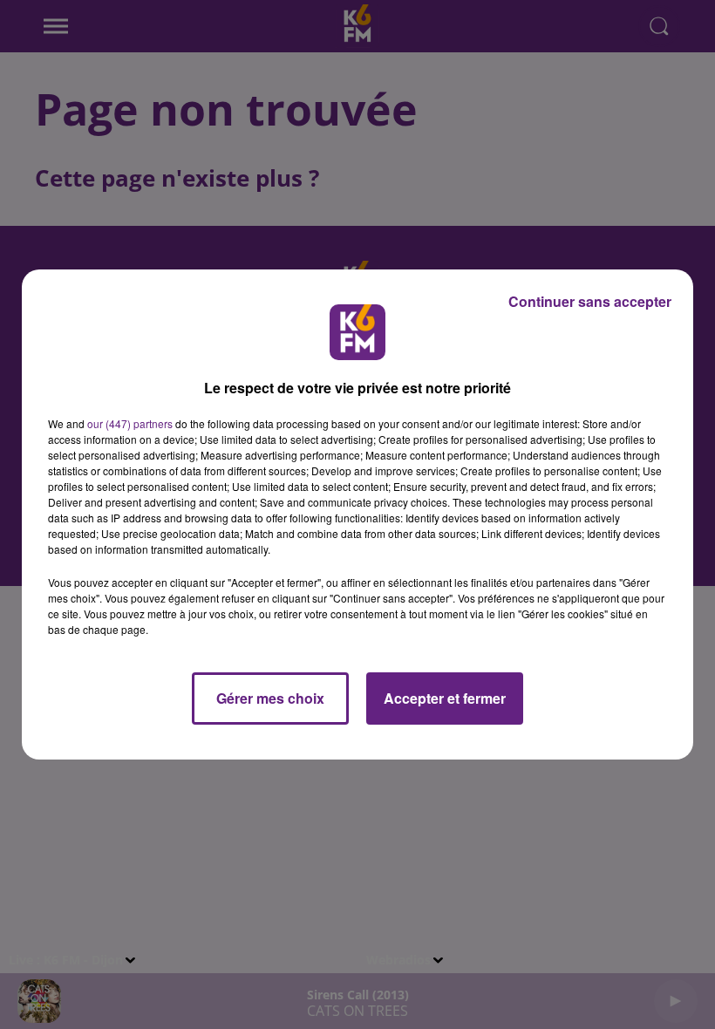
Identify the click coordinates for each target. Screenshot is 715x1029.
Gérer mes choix (270, 698)
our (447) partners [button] (130, 423)
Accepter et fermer (445, 698)
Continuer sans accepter (589, 301)
